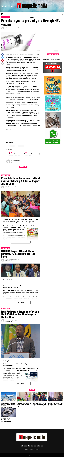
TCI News (38, 14)
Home (6, 14)
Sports (33, 14)
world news (32, 17)
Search (44, 49)
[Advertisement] (50, 39)
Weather (57, 14)
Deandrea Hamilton (10, 29)
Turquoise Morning (46, 14)
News (29, 14)
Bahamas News (11, 14)
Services (31, 449)
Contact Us (37, 449)
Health (25, 14)
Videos (52, 14)
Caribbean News (19, 14)
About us (26, 449)
